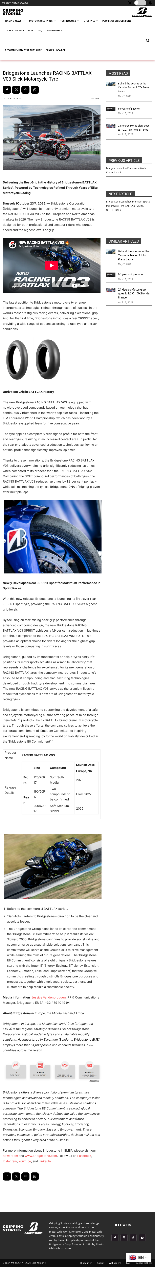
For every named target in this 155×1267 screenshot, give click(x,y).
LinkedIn (45, 1161)
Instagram (10, 1161)
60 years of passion (129, 108)
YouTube (25, 1161)
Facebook (84, 1156)
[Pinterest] (25, 90)
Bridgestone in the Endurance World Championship (126, 170)
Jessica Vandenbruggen (48, 997)
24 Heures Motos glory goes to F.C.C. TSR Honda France (134, 293)
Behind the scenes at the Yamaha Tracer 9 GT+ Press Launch (133, 87)
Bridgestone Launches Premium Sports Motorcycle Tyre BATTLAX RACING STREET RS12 (128, 206)
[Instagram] (124, 1237)
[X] (16, 90)
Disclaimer (86, 1262)
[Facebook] (7, 90)
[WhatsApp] (35, 90)
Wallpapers (115, 1262)
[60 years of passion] (110, 109)
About (100, 1262)
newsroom (10, 1156)
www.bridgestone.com (41, 1156)
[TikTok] (133, 1237)
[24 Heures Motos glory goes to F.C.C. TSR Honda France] (110, 126)
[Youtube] (142, 1237)
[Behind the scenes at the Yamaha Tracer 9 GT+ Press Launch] (110, 84)
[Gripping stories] (23, 12)
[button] (147, 40)
